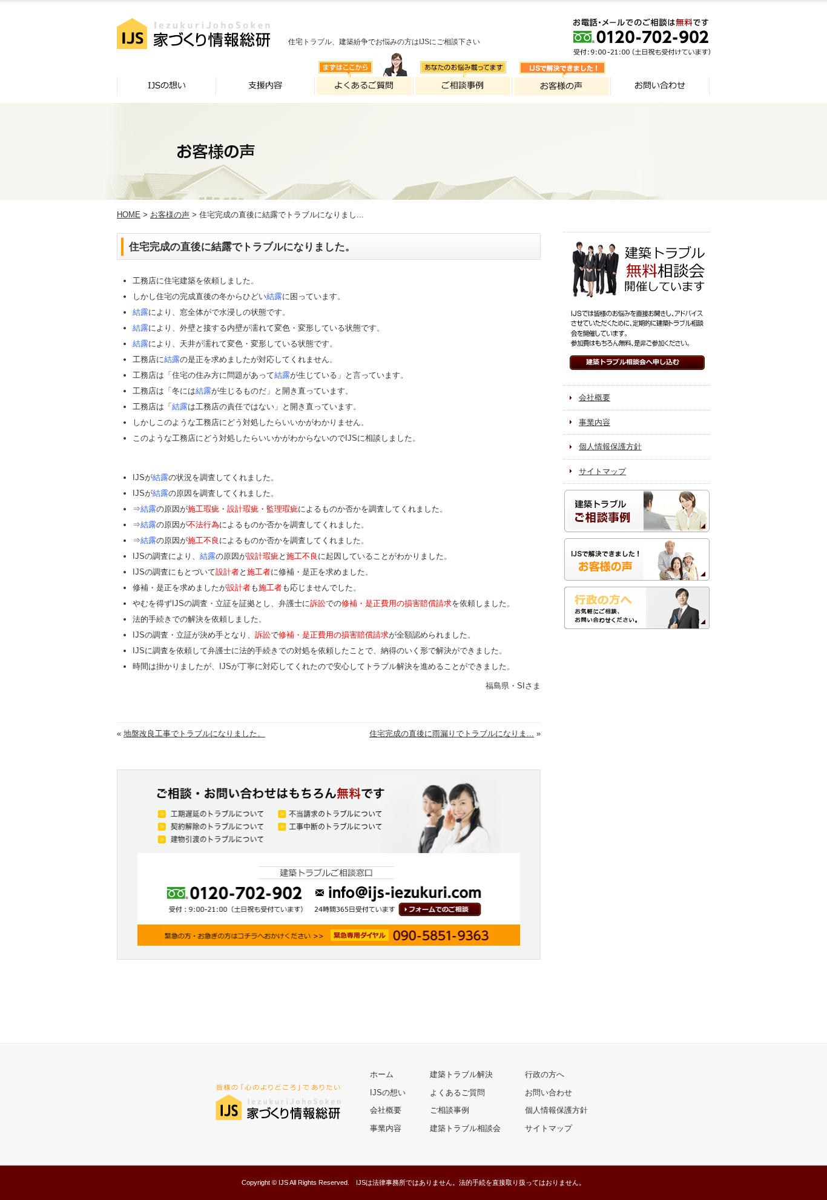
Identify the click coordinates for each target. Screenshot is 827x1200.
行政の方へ (544, 1074)
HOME (128, 214)
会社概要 (594, 397)
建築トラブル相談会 (465, 1128)
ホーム (382, 1074)
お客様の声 (169, 214)
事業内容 (594, 422)
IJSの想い (388, 1092)
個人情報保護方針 (610, 446)
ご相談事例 (449, 1110)
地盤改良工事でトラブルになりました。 (194, 733)
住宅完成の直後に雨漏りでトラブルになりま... (451, 733)
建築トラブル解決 (461, 1074)
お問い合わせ (548, 1092)
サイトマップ (602, 471)
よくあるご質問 (457, 1092)
